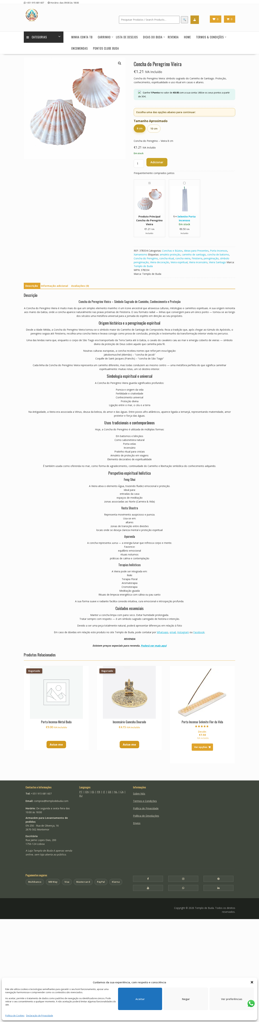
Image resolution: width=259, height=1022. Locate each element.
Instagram (183, 632)
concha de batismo (218, 254)
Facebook (199, 632)
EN (87, 791)
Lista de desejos (127, 37)
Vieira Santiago (217, 262)
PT (80, 791)
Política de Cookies (14, 1015)
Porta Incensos (218, 250)
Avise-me (56, 744)
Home (187, 37)
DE (109, 791)
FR (98, 791)
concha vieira (182, 258)
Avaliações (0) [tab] (80, 285)
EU (80, 795)
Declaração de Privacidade (39, 1015)
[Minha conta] (194, 19)
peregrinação (211, 258)
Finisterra (197, 258)
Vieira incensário (198, 262)
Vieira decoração (159, 262)
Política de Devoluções (146, 815)
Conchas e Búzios (172, 250)
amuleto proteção (170, 254)
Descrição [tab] (31, 285)
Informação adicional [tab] (54, 285)
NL (116, 791)
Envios (136, 823)
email (173, 632)
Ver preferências (231, 999)
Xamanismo (140, 254)
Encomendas (79, 48)
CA (122, 791)
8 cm (140, 128)
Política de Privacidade (146, 808)
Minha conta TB (81, 37)
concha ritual (166, 258)
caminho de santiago (194, 254)
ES (92, 791)
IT (104, 791)
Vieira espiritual (179, 262)
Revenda (173, 37)
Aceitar (140, 999)
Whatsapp (162, 632)
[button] (252, 982)
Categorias (39, 37)
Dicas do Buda (152, 37)
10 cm (154, 128)
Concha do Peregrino (146, 258)
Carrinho (104, 37)
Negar (186, 999)
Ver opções (200, 747)
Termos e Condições (145, 801)
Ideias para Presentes (196, 250)
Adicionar (156, 162)
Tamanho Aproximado (151, 121)
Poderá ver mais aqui (153, 645)
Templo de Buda (143, 266)
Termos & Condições (210, 37)
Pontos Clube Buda (106, 48)
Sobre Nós (139, 793)
